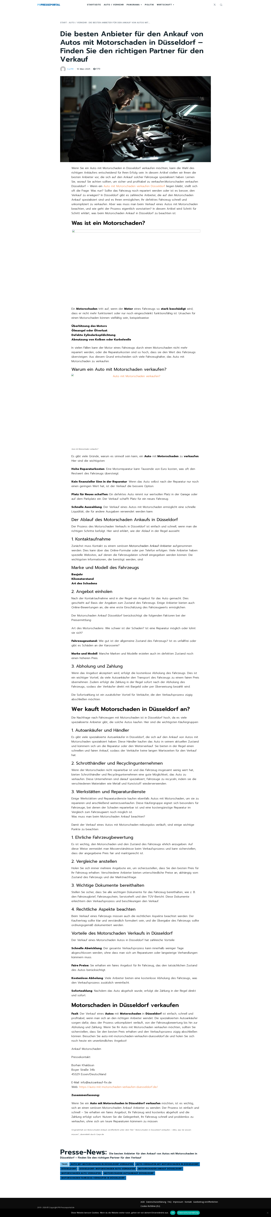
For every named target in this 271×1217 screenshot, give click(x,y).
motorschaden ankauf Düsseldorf (160, 1168)
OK (172, 1213)
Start (63, 22)
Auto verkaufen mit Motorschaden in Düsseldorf (167, 1164)
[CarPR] (63, 69)
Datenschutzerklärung (188, 1213)
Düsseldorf (69, 1168)
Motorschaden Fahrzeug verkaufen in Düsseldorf (93, 1177)
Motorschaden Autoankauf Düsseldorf (129, 1173)
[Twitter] (214, 4)
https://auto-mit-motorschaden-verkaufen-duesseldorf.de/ (118, 1087)
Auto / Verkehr (78, 22)
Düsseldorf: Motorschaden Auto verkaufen (107, 1168)
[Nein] (267, 1212)
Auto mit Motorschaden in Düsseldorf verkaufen (102, 1164)
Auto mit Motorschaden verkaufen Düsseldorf (134, 186)
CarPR (70, 69)
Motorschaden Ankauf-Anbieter (150, 546)
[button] (221, 4)
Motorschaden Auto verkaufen (81, 1173)
